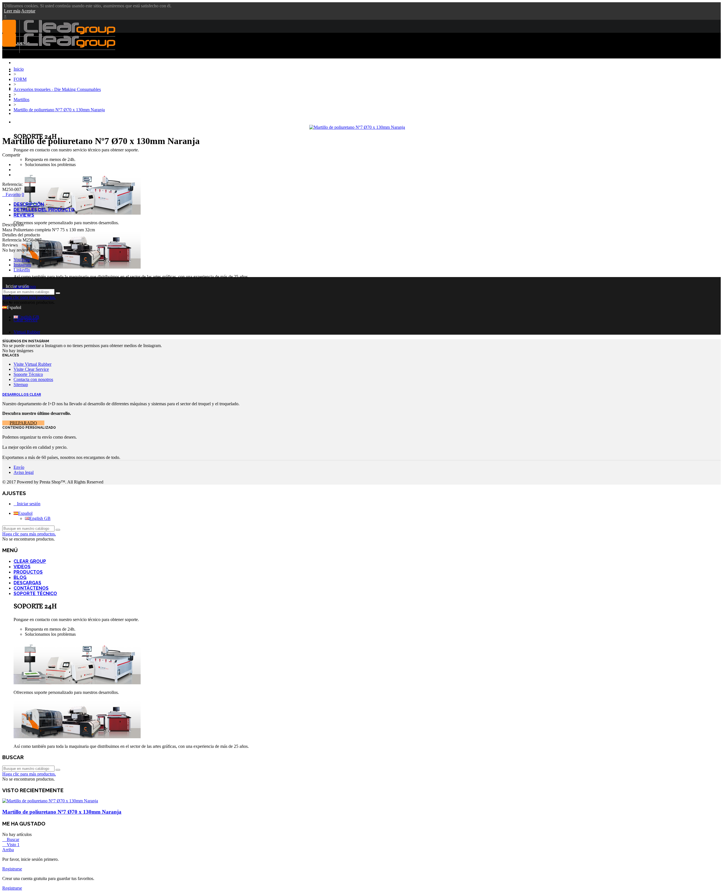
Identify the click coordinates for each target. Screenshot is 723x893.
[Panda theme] (77, 213)
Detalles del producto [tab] (44, 209)
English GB (28, 317)
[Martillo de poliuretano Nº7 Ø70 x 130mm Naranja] (357, 127)
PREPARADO (23, 423)
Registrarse (12, 868)
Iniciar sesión (28, 503)
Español (25, 513)
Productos (28, 572)
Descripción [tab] (29, 204)
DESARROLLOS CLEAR (21, 395)
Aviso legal (24, 472)
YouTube (22, 259)
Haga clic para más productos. (29, 297)
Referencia (12, 240)
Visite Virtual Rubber (32, 364)
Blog (19, 97)
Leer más (12, 10)
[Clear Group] (58, 51)
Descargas (24, 105)
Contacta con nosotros (33, 379)
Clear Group (26, 71)
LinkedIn (22, 269)
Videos (22, 566)
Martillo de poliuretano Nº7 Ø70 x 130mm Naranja (61, 812)
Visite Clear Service (31, 369)
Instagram (22, 264)
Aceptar (28, 10)
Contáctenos (28, 114)
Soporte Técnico (31, 122)
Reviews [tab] (24, 215)
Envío (19, 467)
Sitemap (21, 384)
